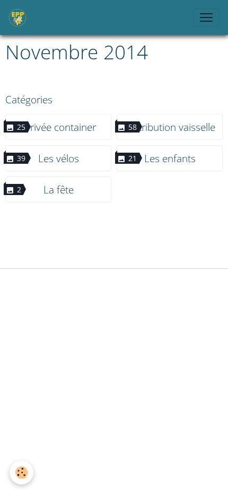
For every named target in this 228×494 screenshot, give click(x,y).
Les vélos (58, 158)
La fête (58, 189)
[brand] (19, 17)
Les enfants (170, 158)
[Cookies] (21, 472)
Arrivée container (58, 127)
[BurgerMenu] (206, 17)
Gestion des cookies (114, 283)
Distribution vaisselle (170, 127)
